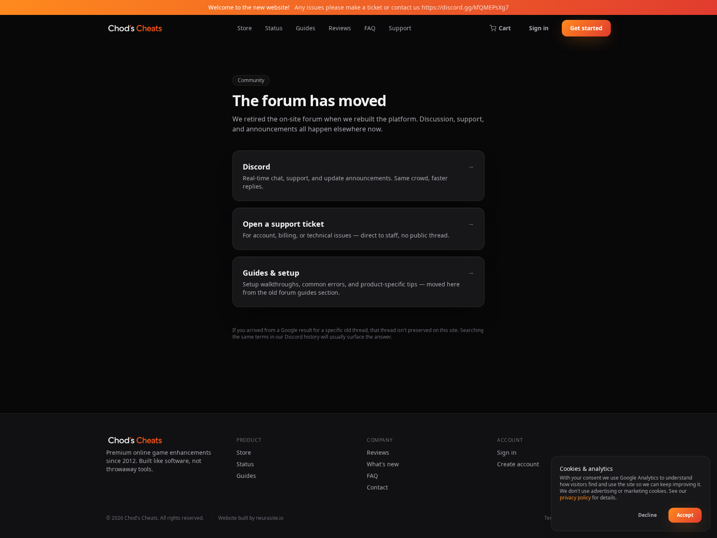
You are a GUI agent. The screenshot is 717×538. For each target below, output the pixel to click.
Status (274, 28)
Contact (377, 487)
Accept (685, 515)
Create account (518, 464)
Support (400, 28)
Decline (647, 515)
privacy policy (575, 497)
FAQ (370, 28)
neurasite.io (269, 517)
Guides (305, 28)
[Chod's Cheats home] (135, 28)
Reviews (340, 28)
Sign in (539, 28)
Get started (586, 28)
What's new (383, 464)
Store (244, 28)
